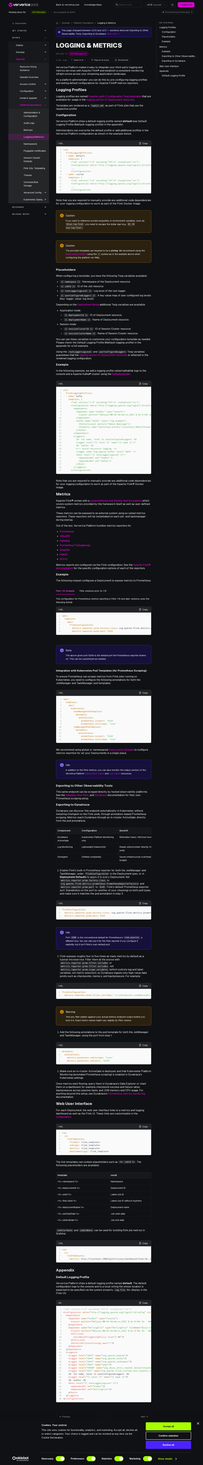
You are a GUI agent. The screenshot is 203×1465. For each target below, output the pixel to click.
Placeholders (66, 270)
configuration (63, 1117)
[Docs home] (57, 23)
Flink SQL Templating (34, 168)
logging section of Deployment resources (110, 99)
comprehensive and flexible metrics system (115, 500)
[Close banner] (198, 1423)
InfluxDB (65, 536)
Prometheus (67, 531)
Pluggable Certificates (35, 150)
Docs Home (20, 23)
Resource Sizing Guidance (28, 68)
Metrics (63, 494)
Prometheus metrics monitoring (126, 1093)
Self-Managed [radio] (38, 12)
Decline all (168, 1444)
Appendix (65, 1270)
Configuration (66, 115)
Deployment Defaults (121, 749)
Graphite (65, 550)
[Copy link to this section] (89, 89)
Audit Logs (29, 123)
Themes (28, 175)
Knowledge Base (93, 4)
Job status (114, 773)
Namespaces (30, 143)
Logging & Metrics (34, 137)
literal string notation (76, 254)
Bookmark (123, 60)
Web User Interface (74, 1103)
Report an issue (101, 60)
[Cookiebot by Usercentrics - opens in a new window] (20, 1458)
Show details (165, 1458)
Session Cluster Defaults (32, 159)
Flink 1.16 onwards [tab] (65, 590)
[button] (130, 4)
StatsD (64, 554)
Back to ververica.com (67, 4)
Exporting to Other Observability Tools (84, 786)
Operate (66, 23)
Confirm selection (168, 1435)
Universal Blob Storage (31, 184)
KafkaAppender (121, 374)
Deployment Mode (88, 304)
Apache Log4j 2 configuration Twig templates (114, 96)
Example (62, 365)
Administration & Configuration (32, 114)
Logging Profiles (71, 89)
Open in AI (78, 60)
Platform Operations (84, 23)
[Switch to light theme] (172, 4)
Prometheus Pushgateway (75, 545)
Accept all (168, 1426)
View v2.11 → (113, 33)
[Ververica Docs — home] (23, 5)
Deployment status (94, 773)
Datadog (65, 540)
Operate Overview (29, 77)
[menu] (28, 122)
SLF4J (64, 559)
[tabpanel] (103, 616)
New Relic (82, 795)
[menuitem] (28, 31)
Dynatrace (101, 795)
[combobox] (155, 4)
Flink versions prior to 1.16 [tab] (93, 590)
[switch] (91, 1458)
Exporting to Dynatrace (73, 805)
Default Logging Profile (72, 1277)
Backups (28, 130)
